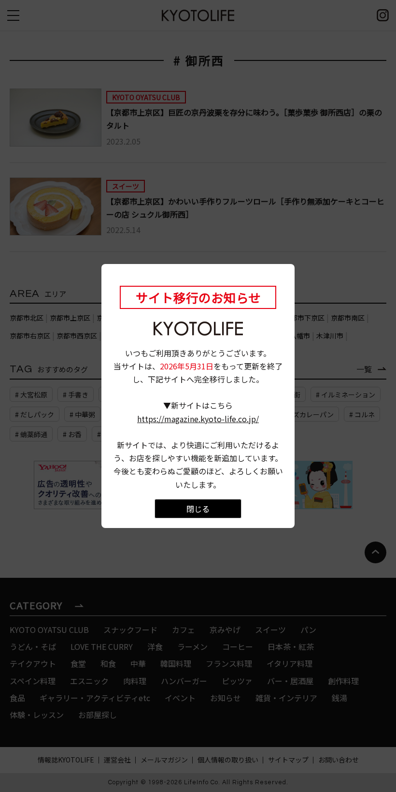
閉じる (198, 508)
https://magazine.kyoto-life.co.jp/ (198, 419)
